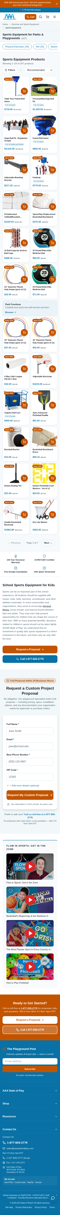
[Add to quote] (24, 91)
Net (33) (40, 46)
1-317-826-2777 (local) (18, 1158)
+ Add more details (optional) (24, 785)
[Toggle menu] (54, 17)
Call (32, 17)
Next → (48, 542)
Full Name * (13, 724)
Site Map (9, 1207)
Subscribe (30, 1069)
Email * (10, 739)
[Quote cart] (47, 17)
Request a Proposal (28, 649)
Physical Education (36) (17, 46)
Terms (52, 1207)
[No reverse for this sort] (20, 70)
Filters (11, 70)
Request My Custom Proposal (27, 795)
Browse (9, 312)
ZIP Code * (12, 770)
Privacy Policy (41, 1207)
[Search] (40, 17)
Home (5, 24)
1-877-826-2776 (29, 1008)
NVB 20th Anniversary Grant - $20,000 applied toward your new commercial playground (27, 3)
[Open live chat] (52, 1197)
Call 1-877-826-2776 (32, 659)
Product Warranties (24, 1207)
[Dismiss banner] (57, 4)
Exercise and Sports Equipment (25, 24)
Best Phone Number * (18, 754)
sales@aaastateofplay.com (20, 1148)
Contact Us (8, 1137)
